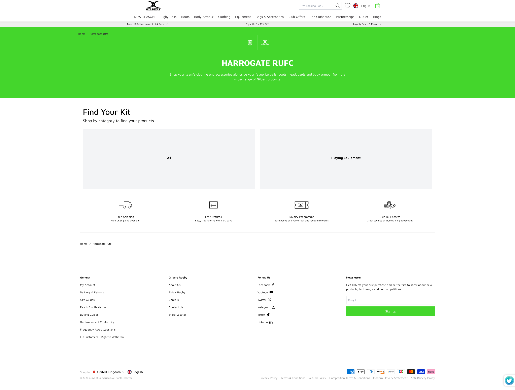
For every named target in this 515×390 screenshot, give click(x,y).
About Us (174, 285)
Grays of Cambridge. (100, 377)
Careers (174, 299)
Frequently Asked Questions (97, 329)
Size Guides (87, 299)
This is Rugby (177, 292)
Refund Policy (317, 378)
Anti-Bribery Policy (423, 378)
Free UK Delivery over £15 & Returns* (147, 24)
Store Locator (177, 314)
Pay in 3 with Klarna (93, 307)
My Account (87, 285)
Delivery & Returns (92, 292)
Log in (365, 5)
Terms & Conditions (293, 378)
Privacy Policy (269, 378)
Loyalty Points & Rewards (367, 24)
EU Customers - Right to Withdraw (102, 337)
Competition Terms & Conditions (349, 378)
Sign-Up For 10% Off (257, 24)
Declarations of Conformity (97, 322)
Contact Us (176, 307)
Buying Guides (89, 314)
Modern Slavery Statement (390, 378)
